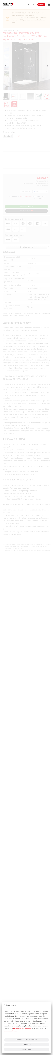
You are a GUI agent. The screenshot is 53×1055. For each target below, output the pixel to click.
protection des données (22, 1028)
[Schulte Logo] (8, 4)
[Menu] (48, 4)
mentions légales (10, 1031)
